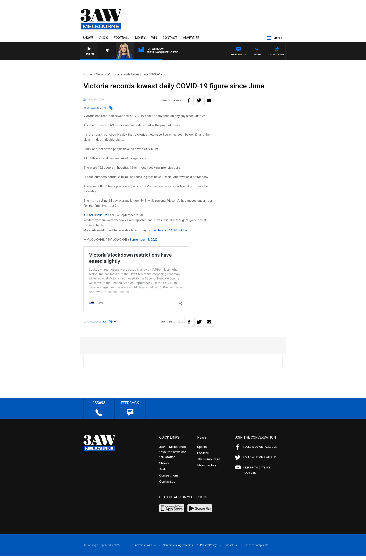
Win (154, 38)
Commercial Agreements (178, 545)
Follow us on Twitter (259, 457)
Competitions (169, 475)
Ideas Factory (206, 465)
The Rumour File (208, 459)
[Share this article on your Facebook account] (189, 100)
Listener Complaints (256, 545)
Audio (103, 38)
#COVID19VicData (96, 215)
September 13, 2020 (144, 240)
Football (121, 38)
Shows (88, 38)
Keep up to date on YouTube (256, 470)
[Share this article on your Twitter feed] (199, 100)
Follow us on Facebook (260, 446)
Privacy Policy (208, 545)
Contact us (167, 482)
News (100, 74)
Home (87, 74)
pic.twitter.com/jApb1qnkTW (167, 230)
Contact (170, 38)
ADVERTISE (191, 38)
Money (140, 38)
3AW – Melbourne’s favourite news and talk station (172, 452)
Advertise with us (145, 545)
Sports (202, 447)
